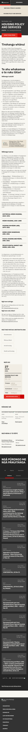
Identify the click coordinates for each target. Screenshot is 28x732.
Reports (12, 470)
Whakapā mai (6, 706)
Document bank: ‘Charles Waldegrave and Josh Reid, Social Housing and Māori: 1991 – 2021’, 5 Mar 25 (14, 644)
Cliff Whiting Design (8, 715)
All (5, 470)
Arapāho (5, 728)
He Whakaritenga (7, 719)
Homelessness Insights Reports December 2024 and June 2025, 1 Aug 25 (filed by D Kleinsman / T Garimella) (13, 492)
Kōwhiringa (19, 2)
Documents (20, 470)
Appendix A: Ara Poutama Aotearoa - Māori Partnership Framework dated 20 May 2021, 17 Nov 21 (13, 555)
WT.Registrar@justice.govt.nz (17, 315)
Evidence (9, 475)
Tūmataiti (5, 725)
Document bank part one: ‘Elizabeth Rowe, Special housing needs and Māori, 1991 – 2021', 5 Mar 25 (14, 605)
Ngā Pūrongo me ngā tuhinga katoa (11, 686)
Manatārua (6, 722)
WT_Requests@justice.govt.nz (10, 308)
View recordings (5, 422)
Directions (18, 475)
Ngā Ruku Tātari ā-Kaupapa (12, 8)
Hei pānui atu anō (6, 446)
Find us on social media (9, 709)
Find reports (18, 422)
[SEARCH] (26, 2)
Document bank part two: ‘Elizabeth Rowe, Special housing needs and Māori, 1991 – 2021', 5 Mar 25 (14, 625)
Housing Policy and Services (12, 13)
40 (10, 678)
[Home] (5, 2)
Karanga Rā (6, 712)
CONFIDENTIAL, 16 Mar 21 (11, 572)
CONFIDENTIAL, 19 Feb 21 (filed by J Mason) (13, 587)
